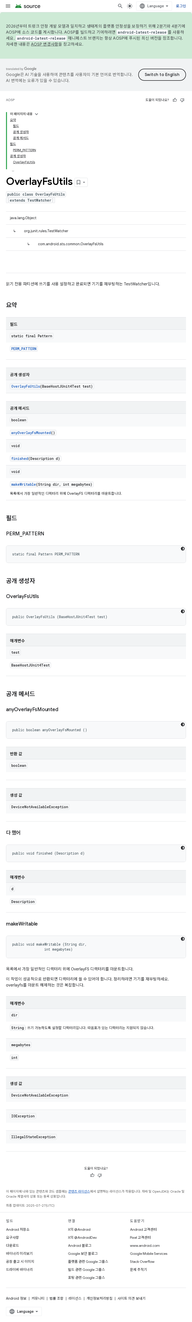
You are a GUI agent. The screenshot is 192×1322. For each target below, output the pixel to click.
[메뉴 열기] (8, 6)
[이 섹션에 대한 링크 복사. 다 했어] (25, 833)
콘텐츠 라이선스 (79, 1191)
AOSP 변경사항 (44, 44)
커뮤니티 (38, 1298)
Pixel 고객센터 (140, 1237)
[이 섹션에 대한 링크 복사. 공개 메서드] (40, 695)
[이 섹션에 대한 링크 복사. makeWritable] (43, 924)
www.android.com (145, 1245)
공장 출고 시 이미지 (20, 1261)
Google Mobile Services (148, 1253)
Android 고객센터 (143, 1229)
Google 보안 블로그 (83, 1253)
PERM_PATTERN (23, 348)
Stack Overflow (142, 1261)
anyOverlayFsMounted (31, 432)
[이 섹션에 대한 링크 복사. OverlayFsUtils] (44, 597)
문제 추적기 (138, 1269)
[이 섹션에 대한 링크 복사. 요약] (22, 306)
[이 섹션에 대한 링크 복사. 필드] (22, 519)
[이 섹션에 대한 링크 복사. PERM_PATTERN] (49, 534)
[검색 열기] (120, 6)
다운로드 (12, 1245)
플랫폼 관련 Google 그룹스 (88, 1261)
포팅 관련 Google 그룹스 (86, 1277)
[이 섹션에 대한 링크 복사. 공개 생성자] (40, 582)
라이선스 (75, 1298)
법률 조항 (57, 1298)
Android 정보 (16, 1298)
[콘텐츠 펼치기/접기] (37, 114)
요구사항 (12, 1237)
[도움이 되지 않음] (182, 100)
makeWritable (23, 484)
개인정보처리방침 (99, 1298)
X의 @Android (79, 1229)
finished (19, 458)
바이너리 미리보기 (19, 1253)
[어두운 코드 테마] (183, 549)
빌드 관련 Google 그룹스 (86, 1269)
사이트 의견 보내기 (132, 1298)
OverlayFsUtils (25, 386)
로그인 (181, 6)
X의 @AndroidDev (82, 1237)
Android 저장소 (18, 1229)
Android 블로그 (80, 1245)
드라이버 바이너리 (19, 1269)
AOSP (10, 100)
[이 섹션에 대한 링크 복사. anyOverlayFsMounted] (63, 710)
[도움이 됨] (174, 100)
